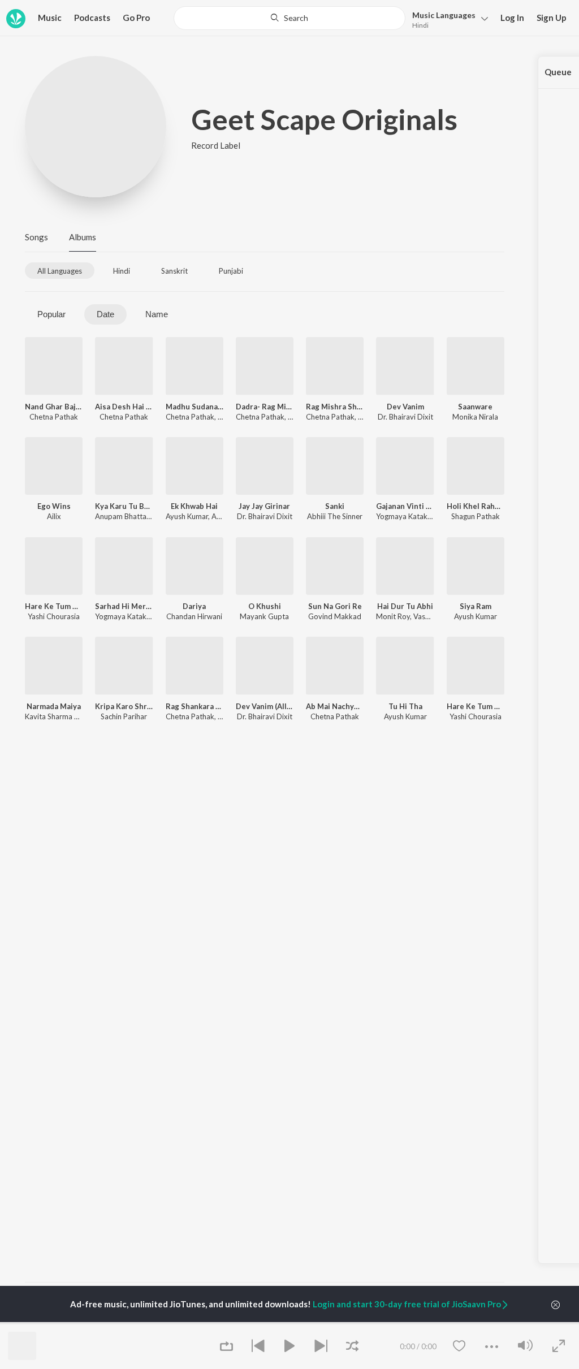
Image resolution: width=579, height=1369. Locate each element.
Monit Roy (393, 616)
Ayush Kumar (187, 516)
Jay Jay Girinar (264, 506)
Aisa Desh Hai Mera (124, 406)
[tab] (59, 270)
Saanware (475, 406)
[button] (447, 19)
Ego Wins (54, 506)
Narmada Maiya (54, 706)
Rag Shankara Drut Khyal (194, 706)
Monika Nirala (475, 416)
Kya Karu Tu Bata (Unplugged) (124, 506)
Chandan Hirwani (194, 616)
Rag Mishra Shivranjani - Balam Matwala (335, 406)
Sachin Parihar (124, 716)
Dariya (194, 606)
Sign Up (552, 17)
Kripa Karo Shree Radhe (124, 706)
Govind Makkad (334, 616)
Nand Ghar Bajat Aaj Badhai (54, 406)
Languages (444, 15)
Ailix (54, 516)
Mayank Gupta (264, 616)
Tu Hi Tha (405, 706)
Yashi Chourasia (54, 616)
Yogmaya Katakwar (408, 516)
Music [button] (50, 17)
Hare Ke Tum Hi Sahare (54, 606)
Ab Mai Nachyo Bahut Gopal (335, 706)
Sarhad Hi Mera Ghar (124, 606)
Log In (512, 17)
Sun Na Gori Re (335, 606)
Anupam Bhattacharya (131, 516)
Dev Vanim (405, 406)
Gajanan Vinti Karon (405, 506)
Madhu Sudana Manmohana (194, 406)
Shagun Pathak (475, 516)
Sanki (334, 506)
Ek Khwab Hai (194, 506)
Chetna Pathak (53, 416)
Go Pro (136, 17)
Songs (36, 237)
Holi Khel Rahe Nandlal (475, 506)
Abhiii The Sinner (334, 516)
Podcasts (92, 17)
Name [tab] (156, 314)
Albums (82, 237)
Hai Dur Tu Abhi (405, 606)
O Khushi (264, 606)
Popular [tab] (51, 314)
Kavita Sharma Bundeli (61, 716)
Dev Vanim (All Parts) (264, 706)
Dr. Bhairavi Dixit (405, 416)
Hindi (420, 25)
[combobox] (289, 18)
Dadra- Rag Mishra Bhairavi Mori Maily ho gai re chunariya (264, 406)
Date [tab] (105, 314)
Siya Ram (475, 606)
